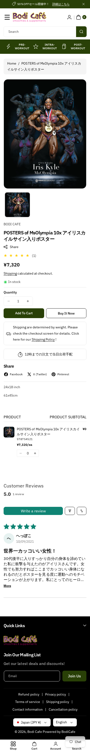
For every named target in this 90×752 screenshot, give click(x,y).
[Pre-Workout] (8, 46)
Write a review (33, 511)
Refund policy (28, 694)
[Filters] (70, 511)
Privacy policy (55, 694)
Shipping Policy (43, 339)
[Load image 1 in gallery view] (17, 204)
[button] (7, 17)
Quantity (10, 292)
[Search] (81, 31)
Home (11, 63)
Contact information (27, 709)
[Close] (83, 4)
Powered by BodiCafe (59, 732)
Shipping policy (57, 702)
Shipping (10, 273)
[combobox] (45, 31)
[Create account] (69, 17)
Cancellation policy (63, 709)
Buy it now (66, 313)
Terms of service (27, 702)
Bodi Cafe (34, 732)
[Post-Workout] (64, 46)
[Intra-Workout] (36, 46)
